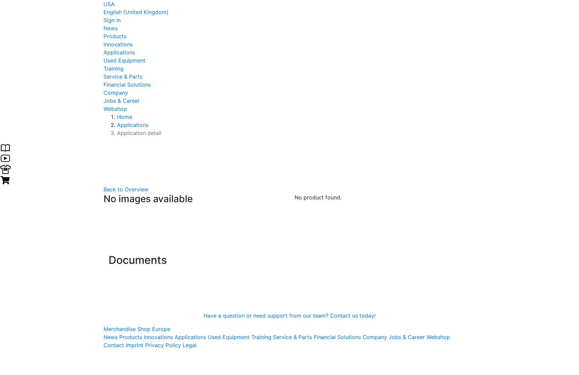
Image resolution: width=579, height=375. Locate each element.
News (111, 28)
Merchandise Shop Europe (137, 329)
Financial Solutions (127, 84)
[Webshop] (5, 179)
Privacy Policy (163, 345)
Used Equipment (124, 60)
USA (109, 4)
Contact (114, 345)
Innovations (118, 44)
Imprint (134, 345)
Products (115, 36)
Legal (189, 345)
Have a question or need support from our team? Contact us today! (289, 315)
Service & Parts (123, 76)
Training (114, 68)
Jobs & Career (122, 100)
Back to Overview (126, 189)
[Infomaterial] (5, 147)
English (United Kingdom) (136, 12)
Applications (119, 52)
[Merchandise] (5, 168)
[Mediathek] (5, 157)
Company (116, 92)
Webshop (115, 108)
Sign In (112, 20)
